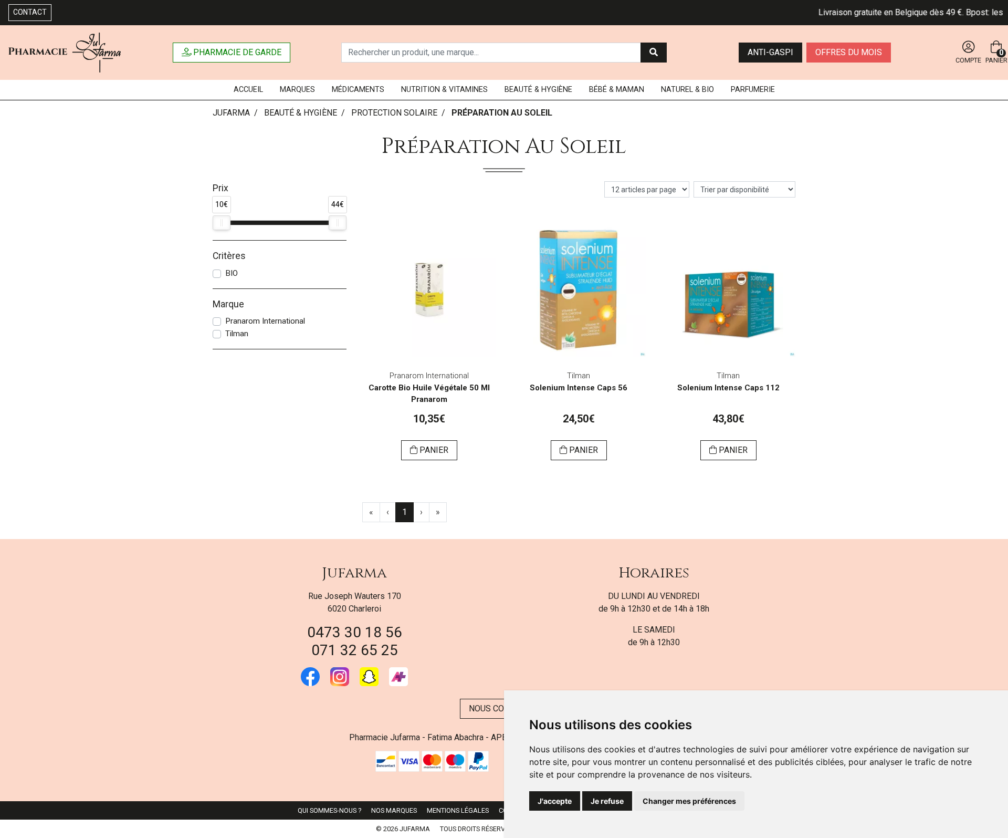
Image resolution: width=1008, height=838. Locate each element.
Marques (297, 89)
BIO (231, 273)
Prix (220, 188)
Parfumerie (753, 89)
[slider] (221, 222)
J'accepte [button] (555, 800)
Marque (228, 304)
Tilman (236, 333)
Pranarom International (265, 321)
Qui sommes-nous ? (329, 810)
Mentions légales (458, 810)
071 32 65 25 (354, 650)
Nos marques (394, 810)
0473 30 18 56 (354, 632)
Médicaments (358, 89)
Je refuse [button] (607, 800)
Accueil (248, 89)
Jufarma (354, 573)
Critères (229, 256)
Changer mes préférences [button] (689, 800)
